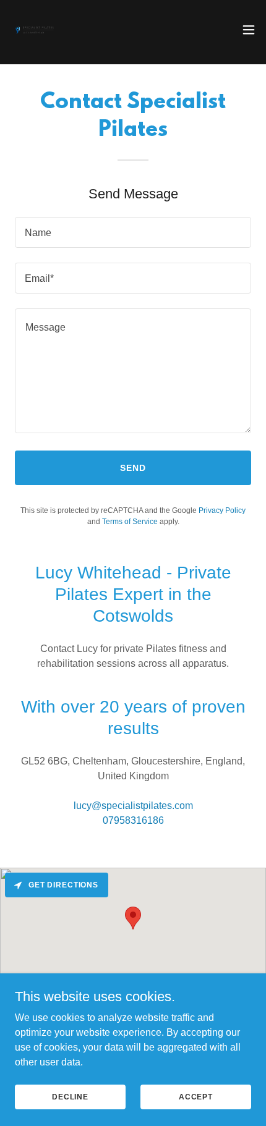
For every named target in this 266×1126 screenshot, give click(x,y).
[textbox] (133, 232)
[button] (248, 29)
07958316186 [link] (133, 820)
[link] (34, 29)
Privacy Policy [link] (222, 510)
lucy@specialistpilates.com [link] (133, 805)
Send (133, 468)
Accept (196, 1096)
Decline (70, 1096)
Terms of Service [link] (130, 521)
